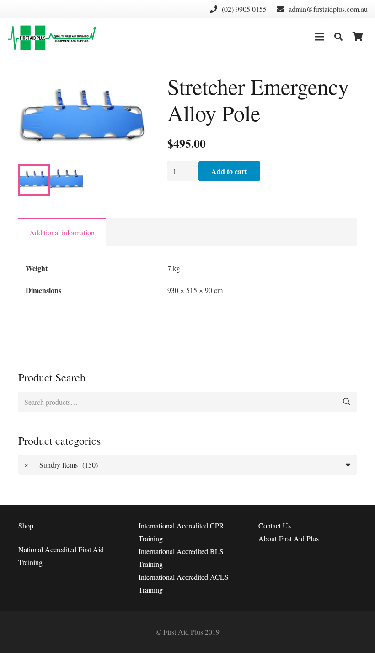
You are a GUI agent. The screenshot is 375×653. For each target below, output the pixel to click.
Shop (25, 525)
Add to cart (229, 171)
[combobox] (187, 465)
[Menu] (319, 36)
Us (274, 525)
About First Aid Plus (288, 538)
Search (346, 402)
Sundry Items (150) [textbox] (61, 464)
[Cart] (358, 36)
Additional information (62, 232)
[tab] (62, 232)
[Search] (338, 37)
